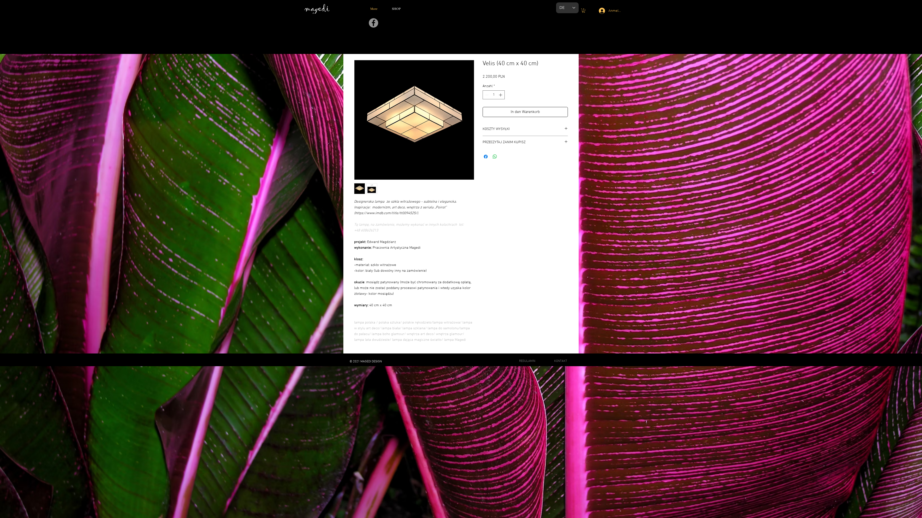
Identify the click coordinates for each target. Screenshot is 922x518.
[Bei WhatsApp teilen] (495, 156)
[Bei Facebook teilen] (486, 156)
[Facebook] (373, 23)
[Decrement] (486, 95)
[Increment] (501, 95)
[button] (583, 10)
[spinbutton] (493, 95)
